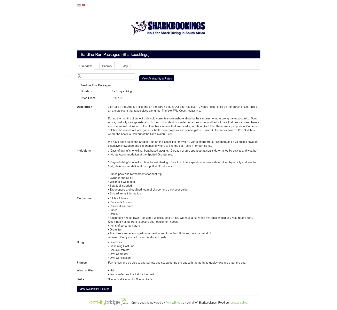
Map (125, 66)
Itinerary (107, 66)
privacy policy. (239, 302)
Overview (85, 66)
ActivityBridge (174, 302)
